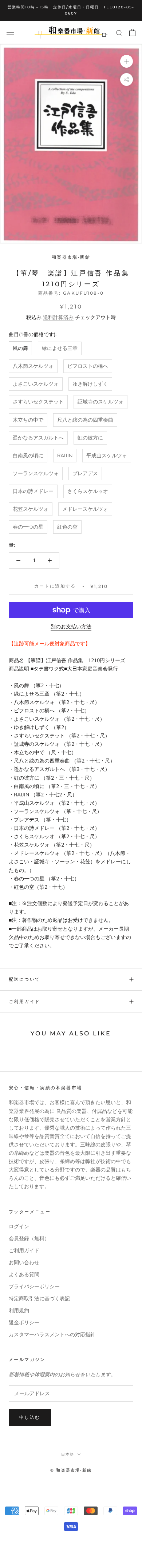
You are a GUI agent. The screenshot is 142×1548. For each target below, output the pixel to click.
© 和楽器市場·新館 (71, 1470)
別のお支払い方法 (71, 626)
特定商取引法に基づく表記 (39, 1298)
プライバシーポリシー (34, 1286)
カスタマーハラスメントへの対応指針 (52, 1334)
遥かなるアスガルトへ (38, 437)
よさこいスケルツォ (36, 384)
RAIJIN (64, 455)
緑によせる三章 (60, 348)
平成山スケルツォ (106, 455)
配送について (24, 979)
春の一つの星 (28, 527)
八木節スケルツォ (33, 366)
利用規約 (19, 1310)
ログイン (19, 1226)
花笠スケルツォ (30, 509)
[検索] (119, 32)
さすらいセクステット (38, 401)
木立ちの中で (28, 420)
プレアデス (85, 473)
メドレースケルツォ (85, 509)
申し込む (29, 1417)
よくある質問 (24, 1274)
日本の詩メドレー (33, 491)
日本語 (67, 1454)
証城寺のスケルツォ (100, 401)
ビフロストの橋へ (87, 366)
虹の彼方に (90, 437)
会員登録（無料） (29, 1238)
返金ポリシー (24, 1322)
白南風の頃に (28, 455)
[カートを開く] (132, 32)
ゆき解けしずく (90, 384)
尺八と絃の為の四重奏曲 (85, 420)
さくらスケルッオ (87, 491)
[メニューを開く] (10, 32)
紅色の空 (67, 527)
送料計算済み (58, 317)
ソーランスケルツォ (36, 473)
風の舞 (20, 348)
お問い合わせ (24, 1262)
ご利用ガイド (24, 1001)
